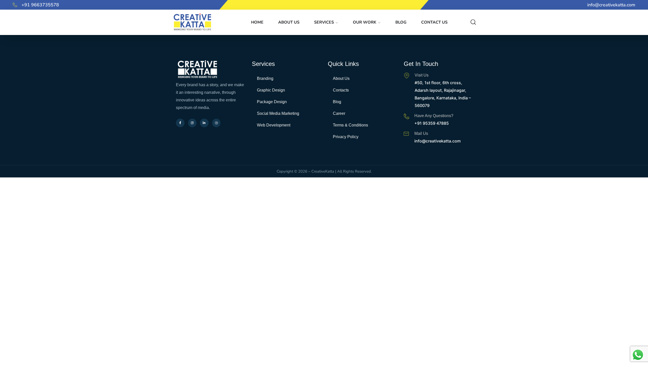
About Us (288, 22)
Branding (265, 78)
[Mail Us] (406, 133)
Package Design (272, 102)
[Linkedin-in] (204, 123)
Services (324, 22)
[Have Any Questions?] (406, 116)
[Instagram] (192, 123)
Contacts (341, 90)
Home (257, 22)
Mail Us (421, 133)
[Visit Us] (406, 75)
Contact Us (434, 22)
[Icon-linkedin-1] (329, 5)
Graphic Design (271, 90)
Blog (401, 22)
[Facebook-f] (180, 123)
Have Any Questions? (433, 116)
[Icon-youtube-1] (338, 5)
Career (339, 113)
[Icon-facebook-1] (309, 5)
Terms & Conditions (350, 125)
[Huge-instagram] (319, 5)
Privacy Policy (345, 137)
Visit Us (422, 75)
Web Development (273, 125)
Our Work (364, 22)
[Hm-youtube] (216, 123)
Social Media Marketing (278, 113)
